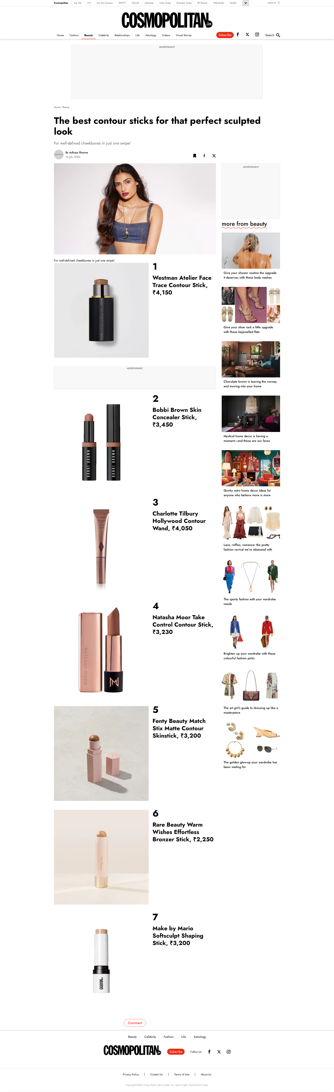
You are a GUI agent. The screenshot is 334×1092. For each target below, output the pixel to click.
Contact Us (156, 1074)
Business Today (184, 3)
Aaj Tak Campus (104, 3)
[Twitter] (219, 1052)
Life (137, 35)
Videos (166, 35)
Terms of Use (181, 1074)
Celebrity (104, 35)
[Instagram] (229, 1052)
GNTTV (122, 3)
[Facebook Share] (204, 156)
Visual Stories (184, 35)
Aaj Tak (77, 3)
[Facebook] (209, 1052)
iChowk (135, 3)
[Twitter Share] (214, 156)
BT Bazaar (203, 3)
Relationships (122, 35)
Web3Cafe (218, 3)
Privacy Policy (131, 1074)
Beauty (88, 35)
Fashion (74, 35)
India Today (165, 3)
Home (60, 35)
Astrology (150, 35)
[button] (195, 156)
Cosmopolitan (61, 3)
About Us (206, 1074)
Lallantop (149, 3)
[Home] (132, 1050)
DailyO (233, 3)
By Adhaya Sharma (77, 152)
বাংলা (89, 3)
